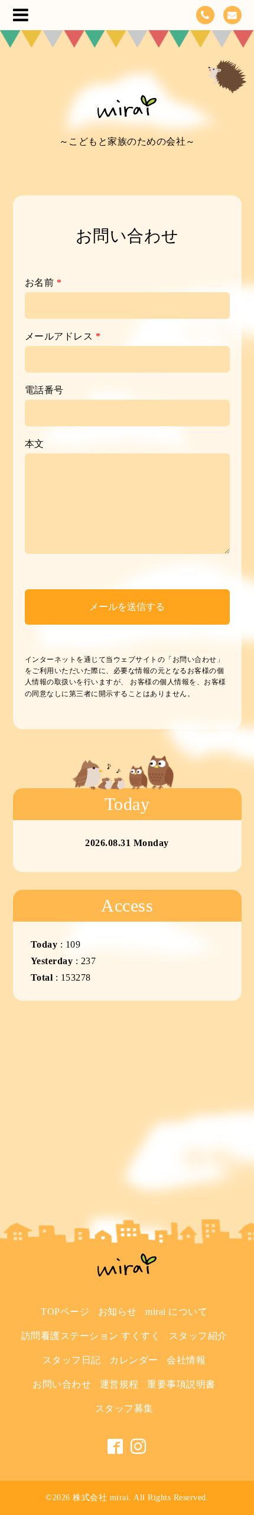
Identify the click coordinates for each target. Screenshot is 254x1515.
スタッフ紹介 (198, 1336)
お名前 (43, 282)
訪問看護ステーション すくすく (91, 1336)
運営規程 (119, 1384)
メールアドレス (63, 336)
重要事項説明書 (181, 1384)
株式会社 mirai (101, 1497)
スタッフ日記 (72, 1360)
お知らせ (117, 1312)
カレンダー (133, 1360)
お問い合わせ (61, 1384)
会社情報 (186, 1360)
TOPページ (65, 1312)
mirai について (176, 1312)
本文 (34, 444)
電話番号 (44, 390)
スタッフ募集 (124, 1408)
